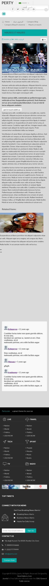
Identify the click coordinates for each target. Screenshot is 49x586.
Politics (7, 432)
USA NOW (8, 436)
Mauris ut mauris (14, 32)
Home (7, 22)
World (6, 429)
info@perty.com (11, 554)
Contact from (9, 560)
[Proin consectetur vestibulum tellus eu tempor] (24, 58)
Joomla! (6, 578)
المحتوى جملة (18, 22)
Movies (29, 451)
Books (29, 458)
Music (29, 454)
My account (46, 9)
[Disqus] (24, 288)
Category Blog (32, 22)
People (29, 448)
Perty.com (6, 411)
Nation (7, 426)
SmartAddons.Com (24, 576)
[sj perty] (7, 3)
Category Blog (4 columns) (14, 25)
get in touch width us (12, 110)
